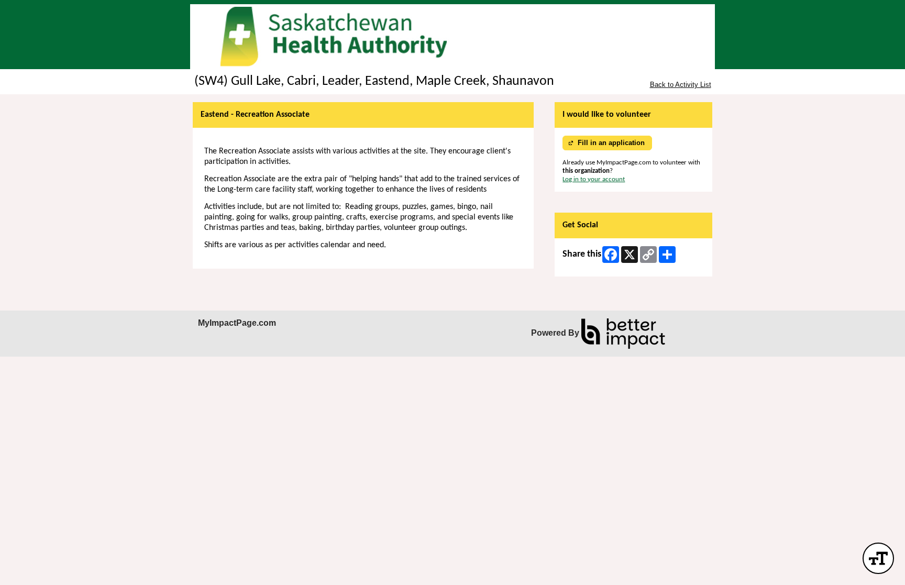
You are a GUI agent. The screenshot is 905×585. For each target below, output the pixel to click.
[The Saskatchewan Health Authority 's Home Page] (452, 36)
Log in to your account (593, 179)
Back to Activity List (680, 85)
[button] (878, 558)
